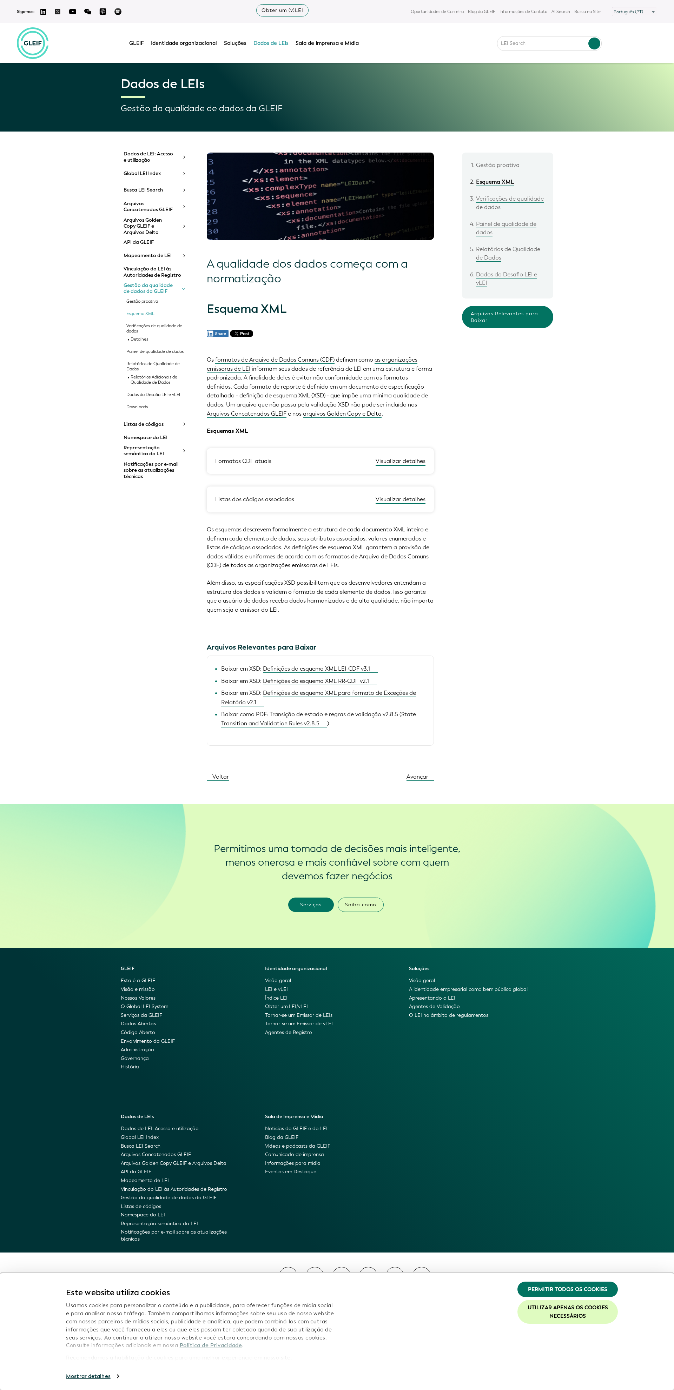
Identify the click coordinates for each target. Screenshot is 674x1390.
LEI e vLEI (276, 989)
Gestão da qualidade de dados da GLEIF (148, 288)
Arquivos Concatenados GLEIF (148, 207)
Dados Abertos (138, 1023)
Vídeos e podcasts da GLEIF (297, 1146)
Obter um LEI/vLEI (286, 1006)
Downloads (137, 407)
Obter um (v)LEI (282, 10)
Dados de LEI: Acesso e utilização (148, 157)
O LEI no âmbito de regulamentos (448, 1015)
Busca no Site (587, 11)
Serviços (311, 904)
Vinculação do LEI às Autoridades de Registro (152, 272)
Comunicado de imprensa (294, 1154)
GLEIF (136, 43)
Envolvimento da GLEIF (148, 1041)
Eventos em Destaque (290, 1171)
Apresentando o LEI (432, 998)
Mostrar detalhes (88, 1376)
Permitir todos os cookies (567, 1289)
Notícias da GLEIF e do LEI (296, 1128)
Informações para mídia (293, 1163)
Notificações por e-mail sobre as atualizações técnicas (151, 470)
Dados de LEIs (271, 43)
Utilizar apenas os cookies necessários (568, 1312)
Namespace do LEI (145, 438)
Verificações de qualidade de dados (154, 328)
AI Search (560, 11)
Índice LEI (276, 998)
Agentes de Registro (288, 1032)
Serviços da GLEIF (141, 1015)
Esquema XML (140, 313)
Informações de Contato (523, 11)
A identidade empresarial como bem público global (468, 989)
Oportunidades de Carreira (437, 11)
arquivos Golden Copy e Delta (342, 413)
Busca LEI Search (143, 190)
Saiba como (360, 904)
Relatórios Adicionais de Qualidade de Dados (154, 380)
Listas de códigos (144, 424)
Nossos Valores (138, 998)
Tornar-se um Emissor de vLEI (299, 1023)
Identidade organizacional (184, 43)
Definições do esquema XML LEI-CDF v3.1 (316, 668)
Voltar (220, 776)
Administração (137, 1049)
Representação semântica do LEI (144, 451)
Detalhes (139, 339)
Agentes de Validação (434, 1006)
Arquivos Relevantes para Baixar (504, 317)
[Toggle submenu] (183, 157)
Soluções (235, 43)
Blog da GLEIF (481, 11)
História (130, 1066)
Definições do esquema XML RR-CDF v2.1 (316, 681)
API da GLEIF (139, 242)
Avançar (418, 776)
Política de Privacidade (211, 1345)
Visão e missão (138, 989)
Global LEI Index (142, 173)
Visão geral (278, 980)
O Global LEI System (144, 1006)
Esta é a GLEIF (138, 980)
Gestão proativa (142, 301)
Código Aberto (138, 1032)
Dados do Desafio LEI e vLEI (153, 394)
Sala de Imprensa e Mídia (327, 43)
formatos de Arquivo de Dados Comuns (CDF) (275, 359)
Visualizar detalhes (400, 461)
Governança (135, 1058)
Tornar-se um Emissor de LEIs (298, 1015)
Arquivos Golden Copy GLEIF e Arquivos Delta (143, 226)
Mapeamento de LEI (148, 256)
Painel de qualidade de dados (155, 351)
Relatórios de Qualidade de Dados (153, 366)
